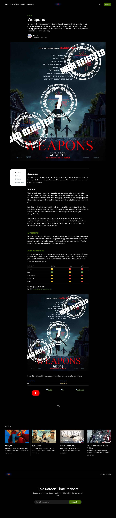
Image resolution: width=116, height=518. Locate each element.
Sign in (107, 4)
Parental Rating (19, 182)
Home (6, 4)
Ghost (109, 474)
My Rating (18, 179)
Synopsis (18, 172)
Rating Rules (15, 4)
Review (17, 176)
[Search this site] (100, 4)
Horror (29, 15)
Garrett (35, 35)
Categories (30, 4)
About (23, 4)
